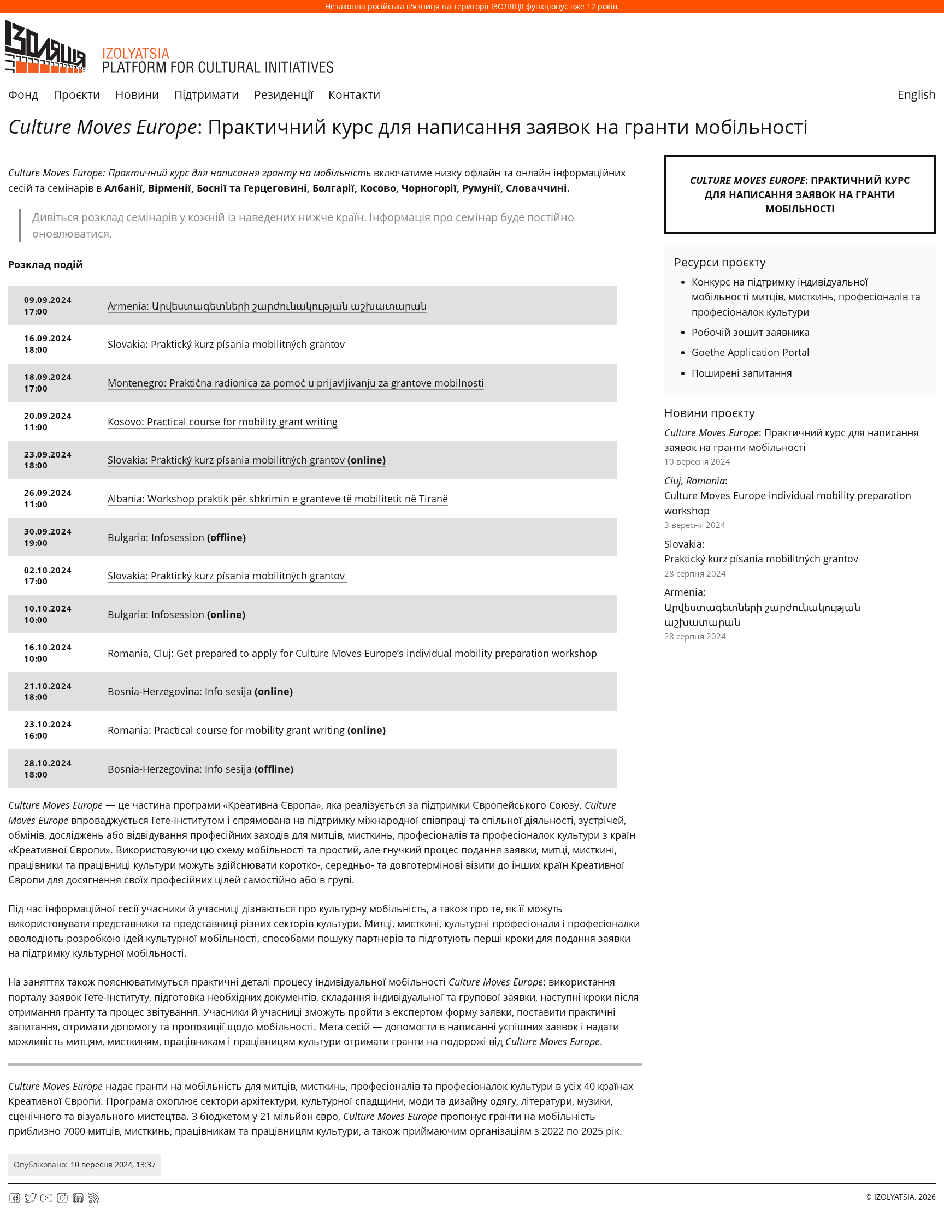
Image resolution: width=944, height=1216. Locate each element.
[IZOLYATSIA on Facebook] (14, 1201)
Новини (137, 94)
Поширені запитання (742, 372)
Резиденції (283, 94)
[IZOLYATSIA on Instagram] (62, 1201)
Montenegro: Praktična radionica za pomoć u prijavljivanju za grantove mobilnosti (296, 382)
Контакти (354, 94)
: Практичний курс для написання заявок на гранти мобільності (800, 194)
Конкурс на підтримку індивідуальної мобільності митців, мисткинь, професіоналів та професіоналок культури (806, 296)
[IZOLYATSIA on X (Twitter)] (30, 1201)
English (917, 94)
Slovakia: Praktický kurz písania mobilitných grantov (226, 344)
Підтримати (206, 94)
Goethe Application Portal (751, 352)
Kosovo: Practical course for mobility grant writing (223, 421)
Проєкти (77, 94)
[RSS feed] (94, 1201)
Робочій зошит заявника (751, 332)
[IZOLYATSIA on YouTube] (46, 1201)
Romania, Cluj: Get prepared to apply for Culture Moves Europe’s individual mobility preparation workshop (352, 653)
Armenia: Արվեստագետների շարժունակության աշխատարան (267, 305)
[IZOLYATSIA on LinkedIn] (78, 1201)
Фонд (23, 94)
